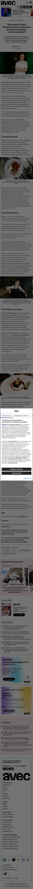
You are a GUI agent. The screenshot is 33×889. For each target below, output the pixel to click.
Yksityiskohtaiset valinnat (21, 415)
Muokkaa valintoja (16, 469)
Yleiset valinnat (6, 416)
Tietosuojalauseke (27, 478)
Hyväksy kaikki (16, 473)
